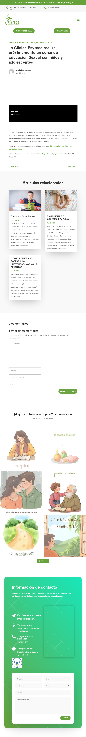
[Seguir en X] (18, 655)
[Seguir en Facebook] (14, 655)
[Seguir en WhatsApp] (27, 655)
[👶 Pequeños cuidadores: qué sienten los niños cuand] (65, 492)
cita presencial (24, 31)
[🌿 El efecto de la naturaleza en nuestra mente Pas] (65, 536)
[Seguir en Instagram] (23, 655)
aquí (36, 652)
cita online (62, 31)
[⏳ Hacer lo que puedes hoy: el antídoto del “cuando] (21, 448)
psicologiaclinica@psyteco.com (50, 154)
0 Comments (15, 115)
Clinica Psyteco (24, 70)
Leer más (14, 111)
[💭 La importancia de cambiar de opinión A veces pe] (21, 536)
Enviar (65, 718)
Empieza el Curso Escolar (23, 216)
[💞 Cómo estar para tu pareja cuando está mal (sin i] (21, 492)
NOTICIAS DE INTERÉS (45, 43)
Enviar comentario (68, 391)
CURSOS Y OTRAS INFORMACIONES (22, 43)
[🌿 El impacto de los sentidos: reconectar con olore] (65, 448)
